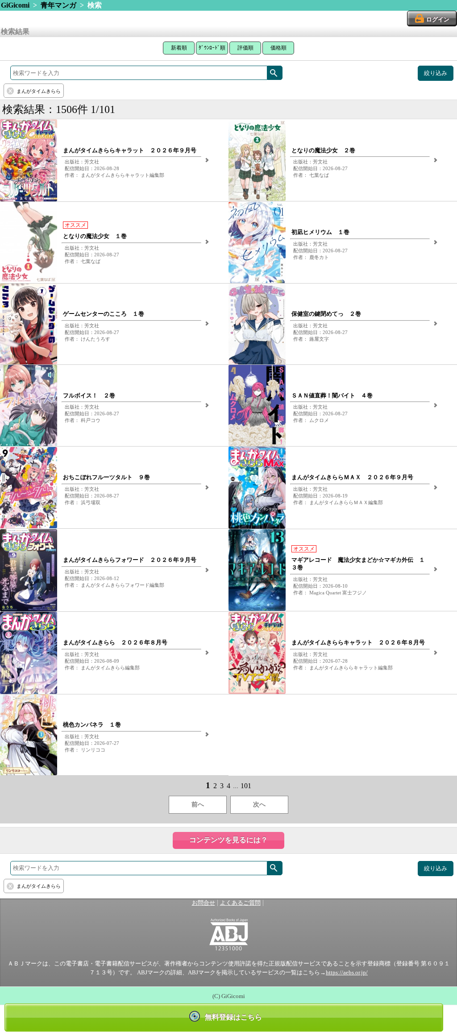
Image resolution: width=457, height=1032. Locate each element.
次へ (259, 804)
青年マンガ (58, 5)
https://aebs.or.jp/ (347, 972)
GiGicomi (15, 5)
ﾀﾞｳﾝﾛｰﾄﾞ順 (212, 48)
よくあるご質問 (240, 903)
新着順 (179, 48)
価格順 (278, 48)
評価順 (245, 48)
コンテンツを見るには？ (228, 840)
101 (246, 786)
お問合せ (203, 903)
